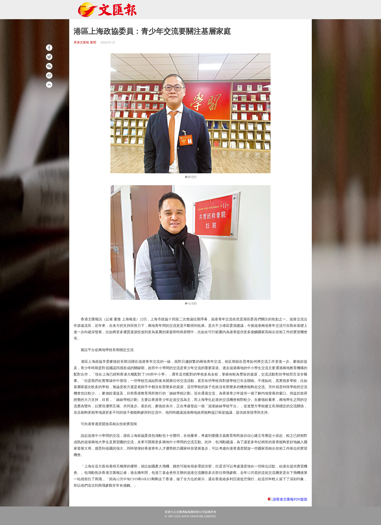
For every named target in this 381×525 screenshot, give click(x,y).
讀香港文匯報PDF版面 (290, 499)
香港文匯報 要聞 (85, 42)
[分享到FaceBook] (49, 47)
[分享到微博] (49, 75)
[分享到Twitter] (49, 57)
